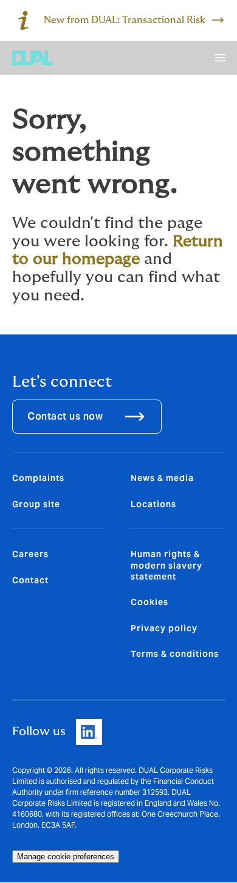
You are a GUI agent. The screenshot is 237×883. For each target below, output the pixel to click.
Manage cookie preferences (65, 856)
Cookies (149, 602)
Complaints (38, 478)
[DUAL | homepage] (32, 57)
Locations (153, 504)
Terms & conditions (175, 653)
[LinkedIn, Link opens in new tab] (89, 732)
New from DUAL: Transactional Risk (124, 20)
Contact (30, 580)
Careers (30, 554)
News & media (162, 478)
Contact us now (65, 416)
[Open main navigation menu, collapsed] (220, 58)
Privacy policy (164, 628)
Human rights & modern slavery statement (166, 565)
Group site (36, 504)
